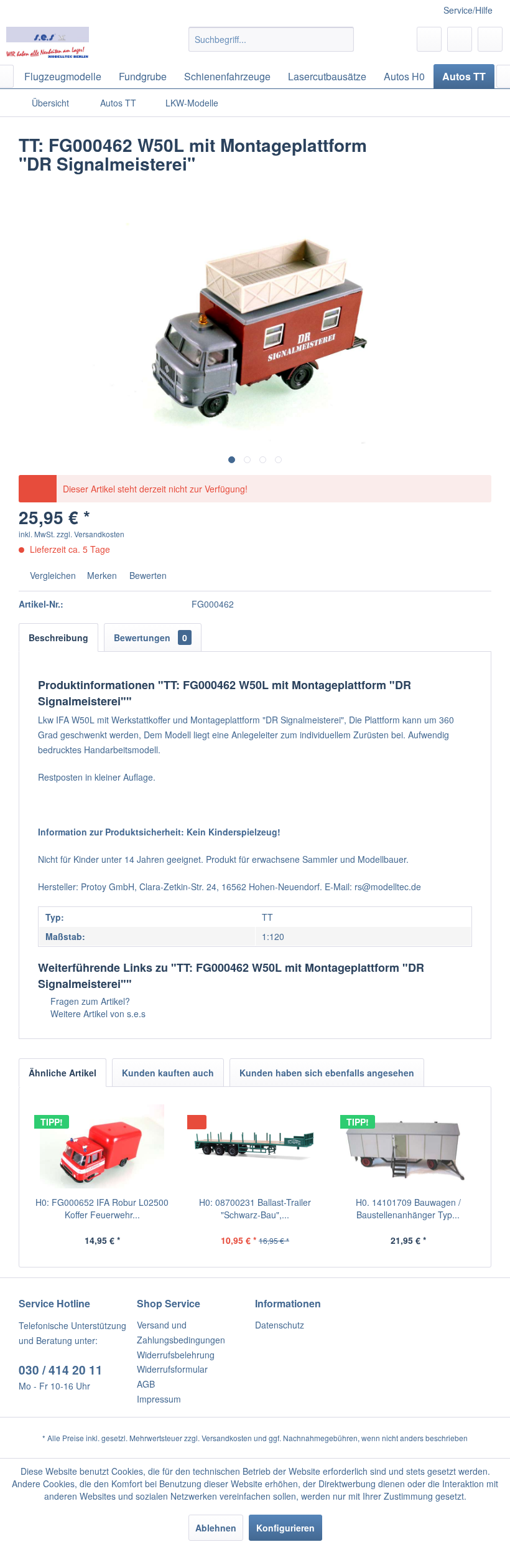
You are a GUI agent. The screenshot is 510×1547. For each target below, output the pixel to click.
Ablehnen (215, 1527)
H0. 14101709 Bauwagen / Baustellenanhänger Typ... (408, 1208)
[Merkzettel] (429, 39)
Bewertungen (150, 637)
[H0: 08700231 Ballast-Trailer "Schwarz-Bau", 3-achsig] (255, 1146)
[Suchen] (342, 39)
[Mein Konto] (459, 39)
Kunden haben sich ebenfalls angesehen (326, 1072)
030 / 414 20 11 (61, 1369)
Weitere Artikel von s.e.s (97, 1013)
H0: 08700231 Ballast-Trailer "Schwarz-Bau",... (255, 1208)
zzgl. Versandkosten (90, 534)
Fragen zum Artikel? (89, 1001)
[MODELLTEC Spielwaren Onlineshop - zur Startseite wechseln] (47, 42)
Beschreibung (58, 637)
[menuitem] (271, 39)
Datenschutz (279, 1325)
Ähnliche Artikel (62, 1072)
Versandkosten (227, 1437)
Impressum (159, 1399)
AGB (146, 1384)
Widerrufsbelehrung (176, 1354)
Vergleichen (51, 575)
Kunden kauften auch (168, 1072)
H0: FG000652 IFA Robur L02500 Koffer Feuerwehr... (102, 1208)
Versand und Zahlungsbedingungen (181, 1332)
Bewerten (147, 575)
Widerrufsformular (172, 1369)
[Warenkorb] (490, 39)
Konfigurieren (285, 1527)
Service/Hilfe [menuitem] (468, 10)
